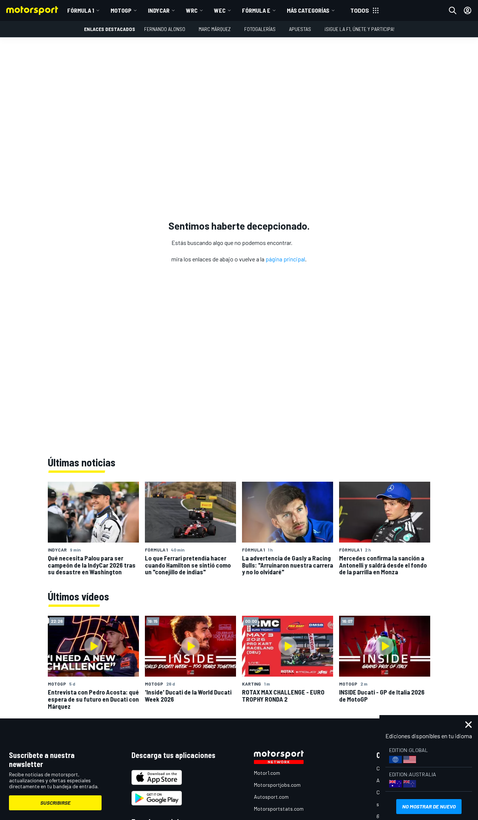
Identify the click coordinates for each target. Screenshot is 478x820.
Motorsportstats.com (279, 808)
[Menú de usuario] (467, 10)
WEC (220, 10)
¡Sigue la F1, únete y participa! (359, 29)
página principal (285, 259)
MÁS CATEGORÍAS (308, 10)
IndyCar (159, 10)
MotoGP (121, 10)
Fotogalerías (260, 29)
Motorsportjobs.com (277, 785)
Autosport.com (271, 796)
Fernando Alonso (164, 29)
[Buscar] (452, 10)
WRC (192, 10)
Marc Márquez (215, 29)
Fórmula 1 (80, 10)
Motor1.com (267, 773)
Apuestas (300, 29)
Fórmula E (256, 10)
